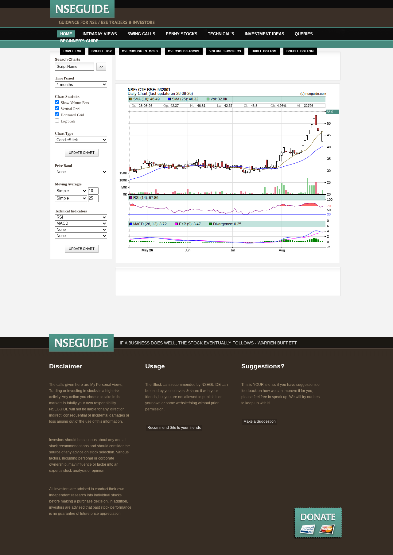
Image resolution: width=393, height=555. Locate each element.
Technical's (221, 34)
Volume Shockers (225, 51)
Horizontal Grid (71, 115)
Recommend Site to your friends (174, 427)
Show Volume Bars (74, 103)
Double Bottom (299, 51)
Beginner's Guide (79, 41)
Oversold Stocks (183, 51)
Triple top (72, 51)
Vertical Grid (69, 109)
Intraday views (100, 34)
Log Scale (67, 121)
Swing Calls (141, 34)
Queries (304, 34)
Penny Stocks (181, 34)
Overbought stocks (140, 51)
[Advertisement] (241, 18)
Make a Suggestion (259, 421)
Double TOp (101, 51)
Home (66, 34)
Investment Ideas (264, 34)
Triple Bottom (263, 51)
